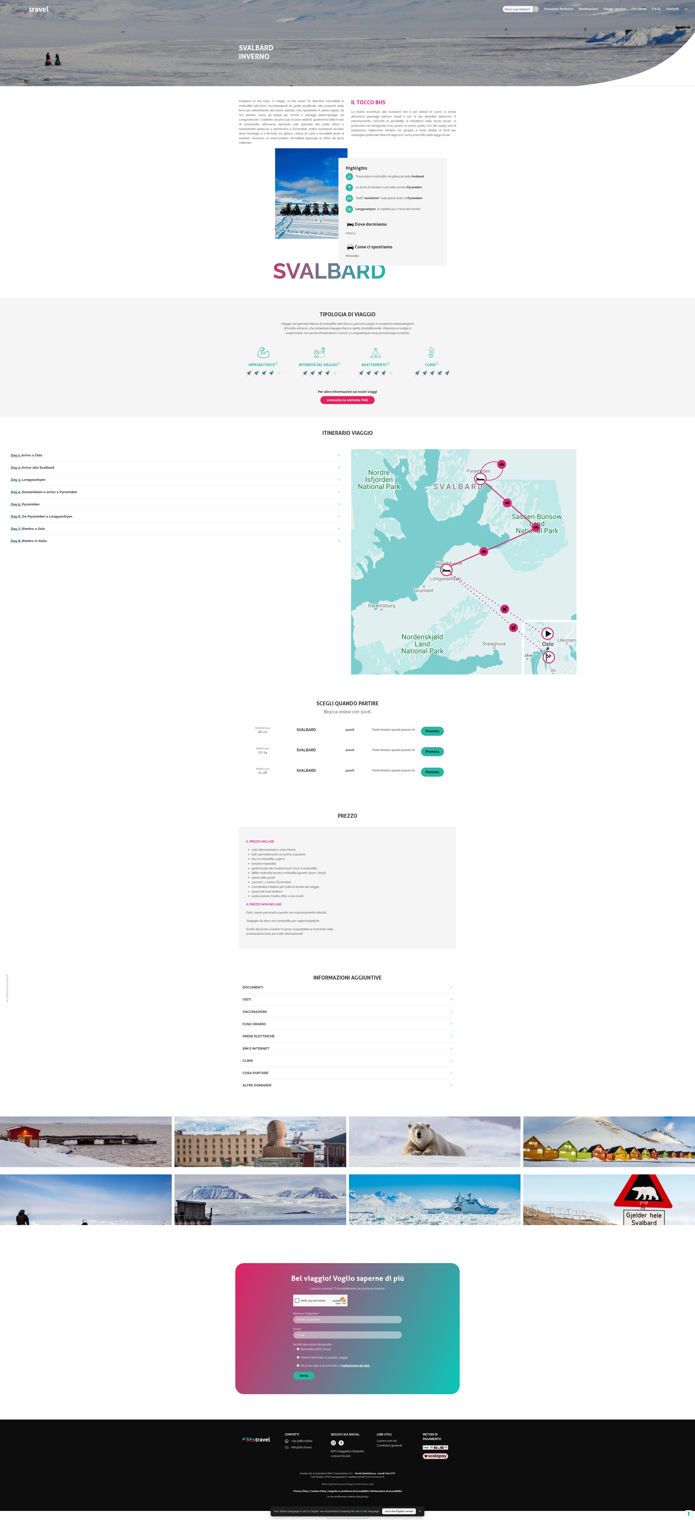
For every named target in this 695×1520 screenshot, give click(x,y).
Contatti (672, 9)
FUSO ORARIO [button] (254, 1024)
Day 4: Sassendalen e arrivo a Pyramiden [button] (44, 492)
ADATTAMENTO (375, 365)
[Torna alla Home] (29, 9)
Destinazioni (588, 9)
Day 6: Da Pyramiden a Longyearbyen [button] (41, 516)
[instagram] (333, 1442)
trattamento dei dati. (356, 1365)
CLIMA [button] (248, 1061)
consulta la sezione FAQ (347, 400)
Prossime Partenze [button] (559, 9)
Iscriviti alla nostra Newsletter (312, 1344)
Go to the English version (399, 1511)
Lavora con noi (387, 1441)
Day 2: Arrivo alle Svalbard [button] (32, 467)
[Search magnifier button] (536, 9)
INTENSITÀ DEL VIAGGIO (319, 365)
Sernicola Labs (365, 1484)
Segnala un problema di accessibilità (348, 1491)
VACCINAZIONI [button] (255, 1012)
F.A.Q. (656, 9)
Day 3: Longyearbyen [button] (28, 480)
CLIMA (431, 365)
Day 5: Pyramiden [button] (25, 504)
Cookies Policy (318, 1491)
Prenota (432, 731)
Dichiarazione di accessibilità (386, 1491)
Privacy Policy (301, 1491)
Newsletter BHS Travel (315, 1349)
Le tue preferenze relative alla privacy (347, 1496)
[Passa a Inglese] (686, 9)
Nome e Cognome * (306, 1313)
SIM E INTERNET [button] (256, 1048)
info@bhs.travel (301, 1447)
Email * (297, 1329)
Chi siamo (639, 9)
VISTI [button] (247, 999)
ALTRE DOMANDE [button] (257, 1085)
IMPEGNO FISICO (263, 365)
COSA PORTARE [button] (255, 1073)
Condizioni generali (389, 1445)
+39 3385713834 (301, 1441)
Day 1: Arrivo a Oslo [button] (26, 455)
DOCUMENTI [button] (253, 987)
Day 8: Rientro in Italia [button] (29, 541)
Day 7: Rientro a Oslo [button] (28, 529)
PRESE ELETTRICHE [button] (259, 1036)
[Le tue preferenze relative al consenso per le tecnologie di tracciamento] (688, 1513)
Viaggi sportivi (615, 9)
